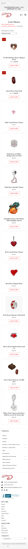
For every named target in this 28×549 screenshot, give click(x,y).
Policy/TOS (4, 533)
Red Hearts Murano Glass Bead (14, 315)
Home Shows (5, 513)
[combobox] (14, 539)
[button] (2, 490)
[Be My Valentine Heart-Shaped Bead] (14, 47)
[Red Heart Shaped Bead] (14, 273)
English (4, 3)
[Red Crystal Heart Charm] (14, 241)
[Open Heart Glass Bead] (14, 80)
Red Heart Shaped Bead (14, 283)
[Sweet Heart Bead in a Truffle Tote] (14, 369)
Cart (2, 526)
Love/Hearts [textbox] (13, 538)
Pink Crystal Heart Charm (14, 122)
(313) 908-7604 (8, 485)
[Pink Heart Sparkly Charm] (14, 176)
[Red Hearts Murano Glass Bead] (14, 304)
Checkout (4, 528)
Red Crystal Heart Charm (14, 252)
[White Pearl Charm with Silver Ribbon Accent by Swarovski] (14, 402)
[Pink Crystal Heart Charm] (14, 111)
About (3, 506)
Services (3, 511)
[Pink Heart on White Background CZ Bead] (14, 143)
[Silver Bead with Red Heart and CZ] (14, 336)
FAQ (2, 516)
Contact (3, 520)
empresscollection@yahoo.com (13, 487)
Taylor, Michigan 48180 (10, 482)
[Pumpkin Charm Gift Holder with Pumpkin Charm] (14, 208)
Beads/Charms (12, 26)
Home (2, 24)
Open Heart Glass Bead (14, 91)
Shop (2, 509)
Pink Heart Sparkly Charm (14, 187)
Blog (2, 518)
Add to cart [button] (14, 65)
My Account (4, 530)
